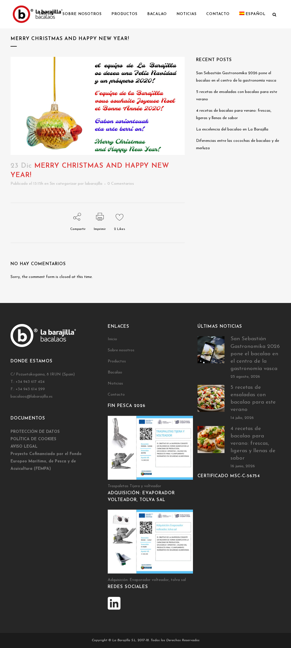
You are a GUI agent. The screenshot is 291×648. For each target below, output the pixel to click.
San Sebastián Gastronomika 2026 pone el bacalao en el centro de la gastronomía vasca (255, 353)
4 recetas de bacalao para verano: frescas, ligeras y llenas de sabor (252, 443)
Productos (117, 361)
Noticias (115, 383)
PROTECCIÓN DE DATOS (36, 432)
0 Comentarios (120, 184)
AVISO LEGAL (24, 447)
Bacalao (115, 372)
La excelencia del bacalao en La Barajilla (232, 129)
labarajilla (93, 184)
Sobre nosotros (121, 350)
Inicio (112, 339)
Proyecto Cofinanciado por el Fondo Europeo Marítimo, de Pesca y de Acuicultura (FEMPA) (46, 461)
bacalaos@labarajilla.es (32, 396)
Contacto (116, 394)
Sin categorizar (63, 184)
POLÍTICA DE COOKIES (33, 439)
